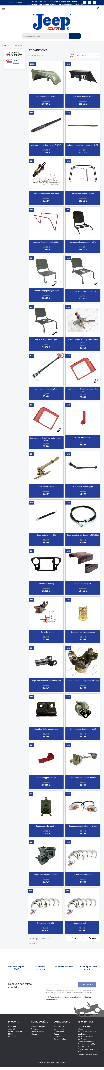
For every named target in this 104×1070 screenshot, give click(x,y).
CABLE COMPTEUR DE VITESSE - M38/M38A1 (83, 535)
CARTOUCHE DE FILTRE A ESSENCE (83, 632)
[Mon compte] (101, 9)
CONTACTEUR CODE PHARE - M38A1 (83, 778)
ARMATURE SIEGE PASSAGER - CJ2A (83, 242)
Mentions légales (38, 1026)
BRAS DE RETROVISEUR (46, 486)
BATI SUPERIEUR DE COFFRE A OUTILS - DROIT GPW (83, 390)
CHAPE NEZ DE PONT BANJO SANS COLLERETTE (83, 681)
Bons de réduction (61, 1039)
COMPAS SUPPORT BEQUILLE (46, 778)
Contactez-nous (37, 1031)
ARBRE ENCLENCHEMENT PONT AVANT (46, 194)
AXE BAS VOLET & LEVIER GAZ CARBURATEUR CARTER (83, 341)
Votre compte (62, 1022)
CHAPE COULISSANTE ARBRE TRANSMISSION (46, 681)
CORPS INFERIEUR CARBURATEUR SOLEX (46, 875)
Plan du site (35, 1034)
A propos (34, 1029)
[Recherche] (75, 36)
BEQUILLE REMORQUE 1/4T (83, 437)
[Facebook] (84, 2)
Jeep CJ (11, 1029)
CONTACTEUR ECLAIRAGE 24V (46, 826)
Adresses (57, 1036)
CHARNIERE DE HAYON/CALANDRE (46, 729)
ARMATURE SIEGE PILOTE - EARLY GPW (83, 291)
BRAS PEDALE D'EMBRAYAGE (83, 486)
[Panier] (96, 9)
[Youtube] (94, 2)
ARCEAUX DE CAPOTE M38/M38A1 (46, 242)
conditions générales (69, 997)
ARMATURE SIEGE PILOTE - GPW (46, 340)
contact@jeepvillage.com (88, 1054)
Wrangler (12, 1036)
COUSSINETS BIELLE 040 (45, 923)
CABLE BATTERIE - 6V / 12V (46, 535)
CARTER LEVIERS (46, 632)
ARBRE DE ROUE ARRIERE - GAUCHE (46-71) (83, 145)
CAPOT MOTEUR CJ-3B (83, 583)
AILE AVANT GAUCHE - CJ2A (83, 96)
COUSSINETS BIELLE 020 (83, 875)
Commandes (59, 1031)
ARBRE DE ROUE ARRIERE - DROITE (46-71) (46, 145)
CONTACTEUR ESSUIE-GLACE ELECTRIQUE (83, 826)
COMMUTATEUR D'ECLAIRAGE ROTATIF (83, 729)
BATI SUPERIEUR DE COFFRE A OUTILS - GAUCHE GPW (46, 439)
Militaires (11, 1034)
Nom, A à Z (88, 55)
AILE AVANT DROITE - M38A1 (46, 96)
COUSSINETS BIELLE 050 (82, 923)
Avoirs (56, 1034)
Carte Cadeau (16, 61)
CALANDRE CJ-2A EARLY (46, 583)
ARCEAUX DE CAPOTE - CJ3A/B (83, 194)
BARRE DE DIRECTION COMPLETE (46, 389)
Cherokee (12, 1026)
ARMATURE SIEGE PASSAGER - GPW (46, 291)
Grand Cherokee (15, 1031)
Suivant (94, 938)
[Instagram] (89, 2)
